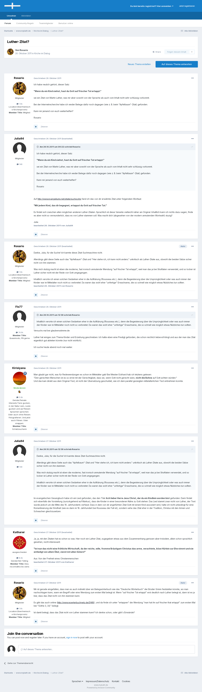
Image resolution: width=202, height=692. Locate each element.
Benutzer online (66, 23)
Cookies (126, 681)
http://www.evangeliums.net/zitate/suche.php (59, 199)
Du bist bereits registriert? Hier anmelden (151, 6)
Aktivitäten (26, 16)
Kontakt (115, 681)
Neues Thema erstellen (139, 64)
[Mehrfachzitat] (36, 127)
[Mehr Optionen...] (192, 78)
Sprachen (77, 681)
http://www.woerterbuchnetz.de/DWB (76, 602)
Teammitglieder (46, 23)
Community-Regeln (25, 23)
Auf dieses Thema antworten (177, 64)
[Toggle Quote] (38, 147)
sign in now (71, 637)
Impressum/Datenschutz (97, 681)
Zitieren (44, 126)
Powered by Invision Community (101, 688)
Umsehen (11, 16)
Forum (8, 23)
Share (157, 52)
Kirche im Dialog (42, 53)
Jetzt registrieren (187, 6)
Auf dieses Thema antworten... (38, 649)
